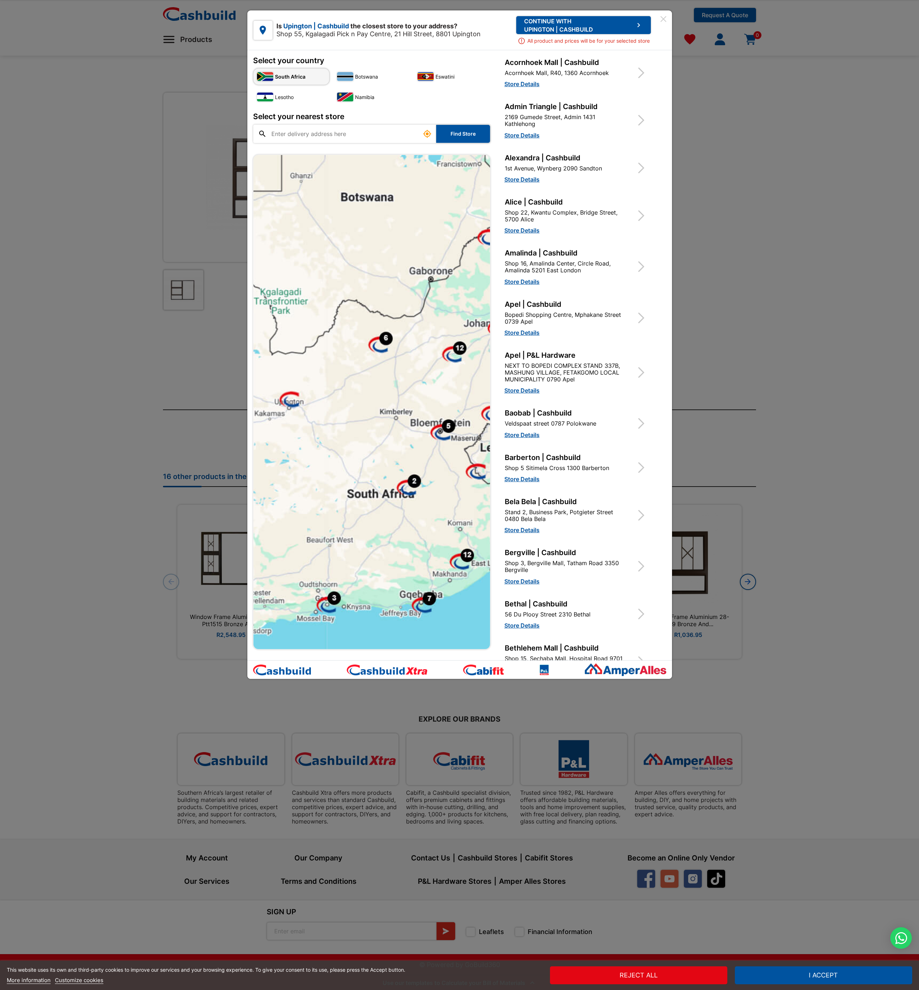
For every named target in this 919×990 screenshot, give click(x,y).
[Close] (663, 19)
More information (29, 980)
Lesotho (284, 97)
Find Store (463, 134)
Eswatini (444, 77)
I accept (823, 975)
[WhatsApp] (901, 938)
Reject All (639, 975)
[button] (579, 72)
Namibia (364, 97)
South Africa (290, 77)
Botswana (366, 77)
